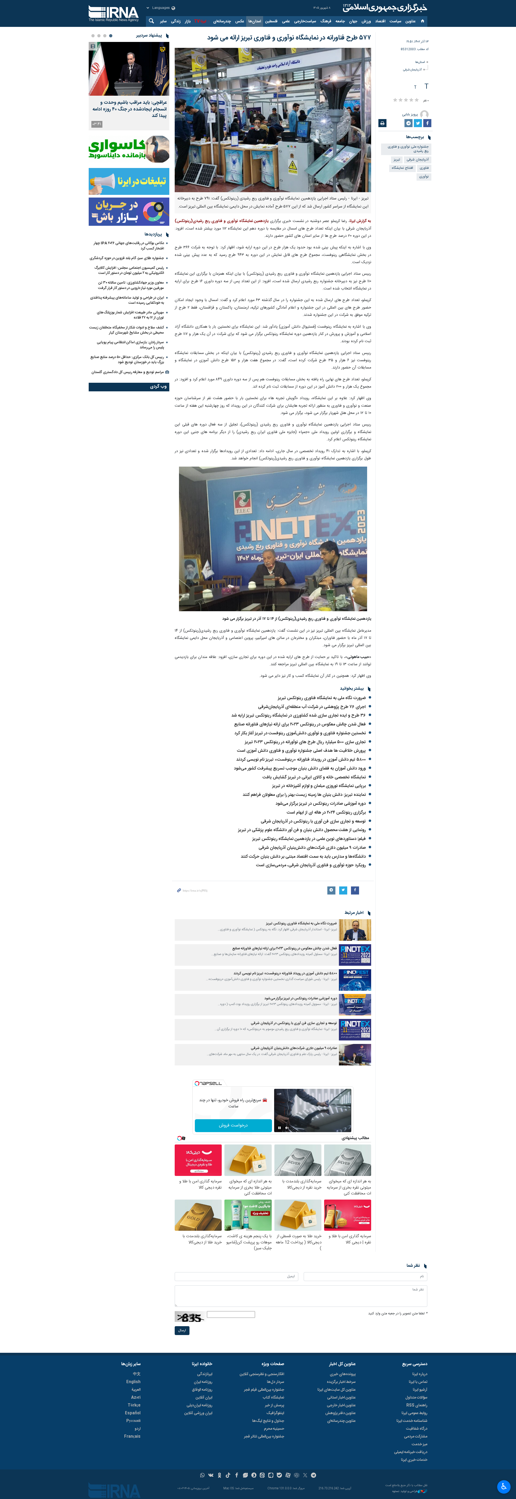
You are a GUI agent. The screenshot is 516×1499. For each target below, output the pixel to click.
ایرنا (384, 8)
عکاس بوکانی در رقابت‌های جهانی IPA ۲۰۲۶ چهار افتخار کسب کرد (129, 245)
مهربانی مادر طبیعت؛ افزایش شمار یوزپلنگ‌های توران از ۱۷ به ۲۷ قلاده (130, 315)
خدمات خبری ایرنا (414, 1460)
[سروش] (253, 1476)
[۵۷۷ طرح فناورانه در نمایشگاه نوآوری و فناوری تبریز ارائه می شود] (273, 120)
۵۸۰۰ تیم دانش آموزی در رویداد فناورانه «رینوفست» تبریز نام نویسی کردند (301, 759)
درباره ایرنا (419, 1374)
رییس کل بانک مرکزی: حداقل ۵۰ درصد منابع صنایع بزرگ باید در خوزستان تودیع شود (127, 359)
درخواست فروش (233, 1125)
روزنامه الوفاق (202, 1390)
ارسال (182, 1330)
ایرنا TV (200, 21)
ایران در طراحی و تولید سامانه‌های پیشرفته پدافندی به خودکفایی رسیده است (127, 300)
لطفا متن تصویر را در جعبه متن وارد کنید (397, 1313)
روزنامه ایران (203, 1382)
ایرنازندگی (204, 1374)
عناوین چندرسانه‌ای (341, 1421)
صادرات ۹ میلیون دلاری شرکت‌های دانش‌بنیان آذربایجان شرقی (312, 848)
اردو (138, 1429)
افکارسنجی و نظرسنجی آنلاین (262, 1374)
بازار (188, 21)
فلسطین (271, 21)
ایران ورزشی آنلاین (198, 1413)
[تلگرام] (313, 1476)
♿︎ (504, 1486)
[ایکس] (305, 1476)
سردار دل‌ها (275, 1382)
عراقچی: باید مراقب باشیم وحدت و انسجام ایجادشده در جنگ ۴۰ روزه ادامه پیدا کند (129, 109)
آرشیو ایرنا (420, 1390)
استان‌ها (254, 21)
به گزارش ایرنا (360, 221)
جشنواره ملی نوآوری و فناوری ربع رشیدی (408, 149)
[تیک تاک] (228, 1476)
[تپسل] (197, 1083)
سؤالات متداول (416, 1397)
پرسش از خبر (274, 1405)
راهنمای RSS (416, 1405)
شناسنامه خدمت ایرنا (411, 1421)
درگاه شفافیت (416, 1429)
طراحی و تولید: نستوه (405, 1491)
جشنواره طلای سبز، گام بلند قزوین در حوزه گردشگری (126, 258)
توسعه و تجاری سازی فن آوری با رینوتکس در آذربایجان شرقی (313, 821)
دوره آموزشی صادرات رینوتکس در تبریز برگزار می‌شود (320, 803)
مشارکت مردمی (415, 1436)
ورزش (366, 21)
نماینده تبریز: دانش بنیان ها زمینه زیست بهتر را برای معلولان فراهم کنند (304, 795)
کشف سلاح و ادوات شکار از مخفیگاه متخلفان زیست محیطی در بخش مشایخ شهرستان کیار (126, 330)
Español (133, 1413)
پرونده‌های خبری (343, 1374)
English (133, 1382)
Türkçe (134, 1405)
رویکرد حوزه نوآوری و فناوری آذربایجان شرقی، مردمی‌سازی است (311, 865)
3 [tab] (99, 35)
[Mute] (287, 1128)
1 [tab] (110, 35)
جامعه (340, 21)
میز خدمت (419, 1444)
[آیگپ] (270, 1476)
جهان (353, 21)
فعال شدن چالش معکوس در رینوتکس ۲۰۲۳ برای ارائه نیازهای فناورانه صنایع (300, 724)
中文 (137, 1374)
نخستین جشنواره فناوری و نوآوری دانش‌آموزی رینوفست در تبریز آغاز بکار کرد (300, 733)
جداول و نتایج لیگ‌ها (268, 1421)
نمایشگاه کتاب (273, 1397)
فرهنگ (325, 21)
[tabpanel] (129, 86)
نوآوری (424, 177)
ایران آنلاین (204, 1397)
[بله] (279, 1476)
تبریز (397, 160)
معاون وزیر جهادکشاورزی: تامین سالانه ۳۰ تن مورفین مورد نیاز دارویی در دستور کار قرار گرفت (131, 285)
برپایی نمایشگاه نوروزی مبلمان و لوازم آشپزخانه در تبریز (319, 786)
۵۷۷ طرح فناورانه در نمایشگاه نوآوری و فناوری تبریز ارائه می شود (289, 38)
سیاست (395, 21)
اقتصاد (380, 21)
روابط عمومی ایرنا (414, 1413)
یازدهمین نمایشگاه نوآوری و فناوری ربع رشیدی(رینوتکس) (221, 221)
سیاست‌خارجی (305, 21)
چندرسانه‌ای (222, 21)
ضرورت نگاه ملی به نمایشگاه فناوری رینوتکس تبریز (322, 698)
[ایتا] (262, 1476)
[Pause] (279, 1128)
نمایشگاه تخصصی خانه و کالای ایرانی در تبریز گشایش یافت (314, 777)
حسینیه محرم (274, 1429)
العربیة (136, 1390)
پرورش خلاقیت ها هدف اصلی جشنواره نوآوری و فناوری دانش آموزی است (301, 750)
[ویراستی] (245, 1476)
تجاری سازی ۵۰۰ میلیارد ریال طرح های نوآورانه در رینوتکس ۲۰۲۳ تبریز (305, 742)
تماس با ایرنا (418, 1382)
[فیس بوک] (236, 1476)
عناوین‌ (410, 21)
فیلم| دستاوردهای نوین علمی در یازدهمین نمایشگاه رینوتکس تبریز (309, 839)
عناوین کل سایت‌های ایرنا (336, 1390)
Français (132, 1436)
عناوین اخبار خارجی (341, 1405)
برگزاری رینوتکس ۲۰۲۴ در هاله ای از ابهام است (326, 812)
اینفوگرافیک (275, 1413)
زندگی (176, 21)
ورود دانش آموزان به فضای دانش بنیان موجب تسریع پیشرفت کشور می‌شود (300, 768)
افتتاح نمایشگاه (402, 168)
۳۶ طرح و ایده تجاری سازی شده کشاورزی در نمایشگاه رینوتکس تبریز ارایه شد (298, 715)
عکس (239, 21)
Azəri (136, 1397)
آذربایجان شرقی (412, 69)
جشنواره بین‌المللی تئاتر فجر (264, 1436)
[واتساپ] (202, 1476)
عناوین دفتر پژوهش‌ (340, 1413)
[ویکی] (210, 1476)
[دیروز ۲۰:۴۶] (129, 69)
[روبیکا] (296, 1476)
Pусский (133, 1421)
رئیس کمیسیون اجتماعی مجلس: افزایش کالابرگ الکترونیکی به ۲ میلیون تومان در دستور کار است (129, 270)
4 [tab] (93, 35)
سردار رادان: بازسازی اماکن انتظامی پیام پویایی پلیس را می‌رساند (130, 344)
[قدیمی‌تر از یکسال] (355, 930)
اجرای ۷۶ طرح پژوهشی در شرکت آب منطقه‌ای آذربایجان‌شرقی (312, 707)
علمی (286, 21)
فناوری (424, 168)
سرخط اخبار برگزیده (341, 1382)
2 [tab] (104, 35)
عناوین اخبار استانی (341, 1397)
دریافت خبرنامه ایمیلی (410, 1452)
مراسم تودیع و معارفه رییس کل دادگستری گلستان (127, 372)
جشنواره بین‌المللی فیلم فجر (264, 1390)
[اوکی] (219, 1476)
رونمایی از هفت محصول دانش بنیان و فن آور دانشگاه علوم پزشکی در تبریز (302, 830)
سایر (163, 21)
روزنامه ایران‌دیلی (199, 1405)
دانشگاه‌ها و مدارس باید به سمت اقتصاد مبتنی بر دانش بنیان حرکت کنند (303, 856)
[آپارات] (288, 1476)
